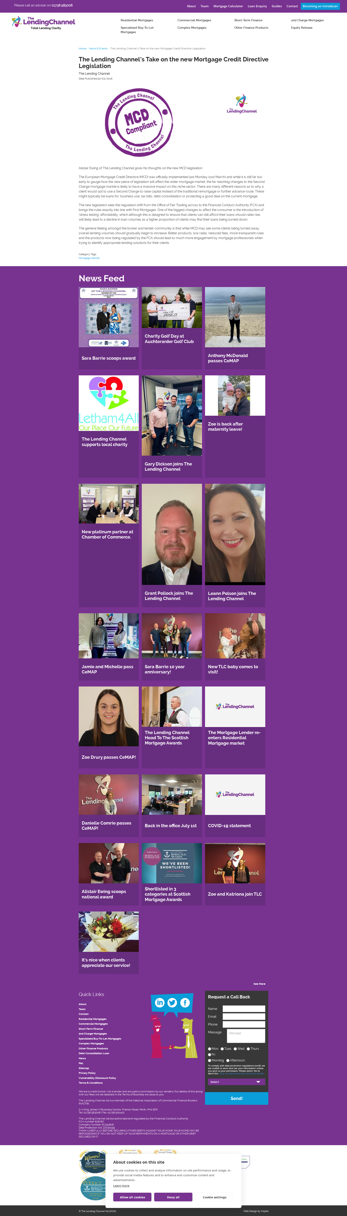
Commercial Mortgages (194, 20)
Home (82, 48)
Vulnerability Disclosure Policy (97, 1078)
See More (259, 983)
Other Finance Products (251, 28)
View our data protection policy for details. (241, 1073)
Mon (215, 1048)
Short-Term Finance (248, 20)
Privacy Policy (87, 1072)
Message (214, 1032)
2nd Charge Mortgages (307, 20)
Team (205, 6)
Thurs (254, 1048)
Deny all (173, 1197)
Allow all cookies (132, 1197)
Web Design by (251, 1211)
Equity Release (301, 28)
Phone (212, 1024)
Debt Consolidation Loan (94, 1053)
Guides (277, 6)
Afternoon (237, 1060)
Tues (227, 1048)
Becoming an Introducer (320, 6)
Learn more (121, 1185)
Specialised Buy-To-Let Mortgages (137, 30)
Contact (292, 6)
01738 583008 (62, 5)
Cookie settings (214, 1197)
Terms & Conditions (91, 1082)
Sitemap (84, 1068)
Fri (213, 1054)
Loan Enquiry (257, 6)
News (82, 1058)
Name (212, 1008)
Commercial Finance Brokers (179, 1100)
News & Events (98, 48)
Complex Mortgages (192, 28)
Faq (81, 1063)
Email (212, 1016)
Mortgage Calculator (228, 6)
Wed (240, 1048)
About (191, 6)
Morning (218, 1060)
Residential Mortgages (137, 20)
